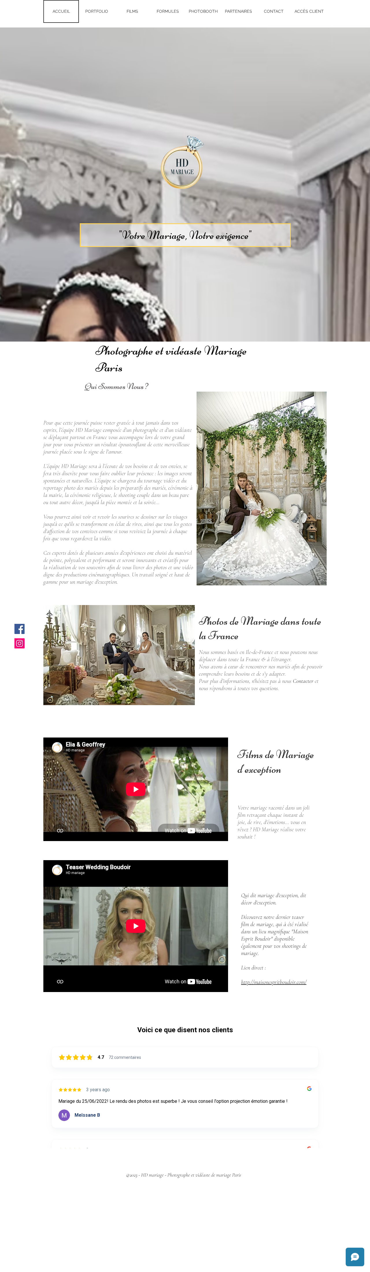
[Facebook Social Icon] (19, 629)
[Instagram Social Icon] (19, 643)
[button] (185, 235)
